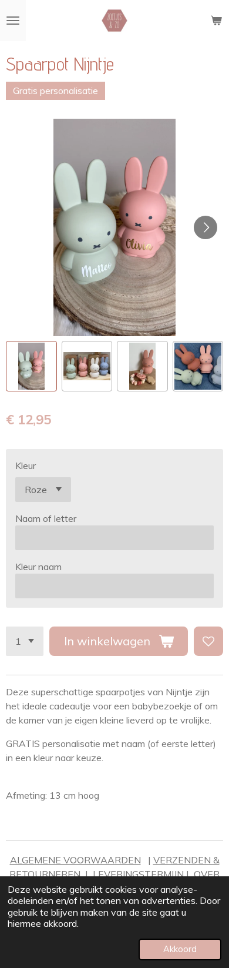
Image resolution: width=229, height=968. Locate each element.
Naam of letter (45, 518)
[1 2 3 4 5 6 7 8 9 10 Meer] (24, 641)
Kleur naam (38, 566)
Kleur (25, 465)
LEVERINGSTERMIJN (138, 874)
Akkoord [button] (180, 949)
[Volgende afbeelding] (205, 227)
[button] (31, 366)
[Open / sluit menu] (13, 20)
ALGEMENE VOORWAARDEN (75, 860)
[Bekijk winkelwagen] (216, 20)
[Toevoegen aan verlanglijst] (208, 641)
